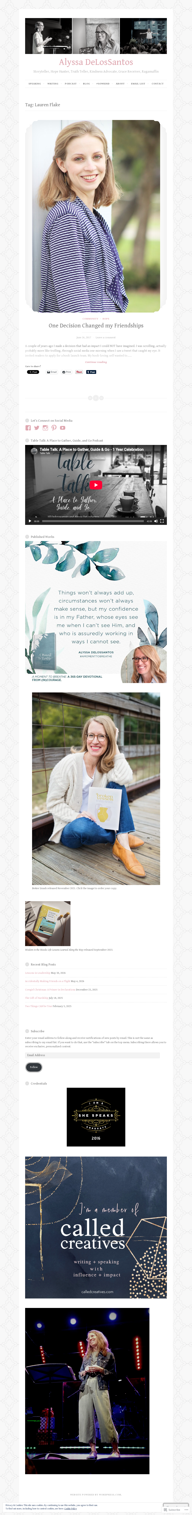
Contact (158, 83)
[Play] (30, 521)
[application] (96, 485)
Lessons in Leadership (37, 973)
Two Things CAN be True (38, 1006)
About (120, 83)
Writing (52, 83)
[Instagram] (46, 428)
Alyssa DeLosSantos (96, 62)
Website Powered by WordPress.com (95, 1494)
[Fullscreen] (162, 521)
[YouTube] (63, 428)
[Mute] (156, 521)
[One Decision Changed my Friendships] (96, 216)
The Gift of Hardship (36, 998)
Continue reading (66, 362)
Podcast (71, 83)
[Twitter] (37, 428)
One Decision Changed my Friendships (96, 325)
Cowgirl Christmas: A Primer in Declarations (50, 989)
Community (90, 318)
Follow (34, 1067)
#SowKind (103, 83)
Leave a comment (106, 337)
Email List (138, 83)
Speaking (34, 83)
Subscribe (37, 1031)
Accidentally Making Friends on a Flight (47, 981)
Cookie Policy (70, 1508)
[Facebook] (28, 428)
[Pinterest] (54, 428)
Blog (86, 83)
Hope (106, 318)
